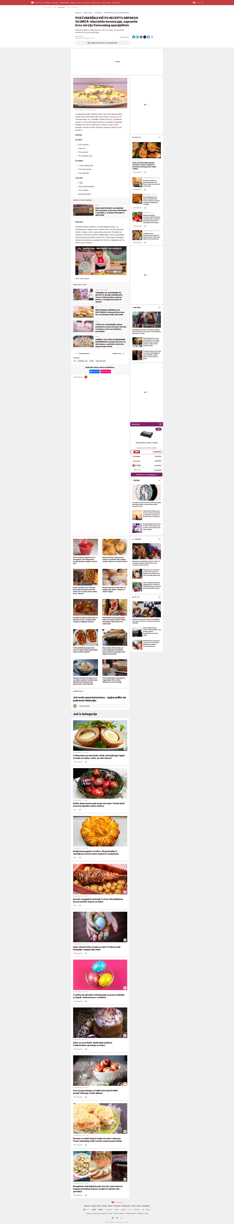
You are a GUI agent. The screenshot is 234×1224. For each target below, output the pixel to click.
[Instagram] (117, 1218)
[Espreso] (100, 1210)
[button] (124, 37)
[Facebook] (112, 1218)
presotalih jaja (113, 117)
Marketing (140, 1213)
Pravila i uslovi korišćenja (100, 1213)
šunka (92, 361)
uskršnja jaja (82, 361)
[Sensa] (123, 1210)
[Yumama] (108, 1210)
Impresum (88, 1213)
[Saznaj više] (159, 307)
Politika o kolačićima (119, 1213)
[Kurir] (94, 1210)
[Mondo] (86, 1210)
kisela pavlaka (101, 361)
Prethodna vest (84, 353)
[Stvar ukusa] (37, 2)
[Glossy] (148, 1210)
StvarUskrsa (98, 12)
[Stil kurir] (143, 1210)
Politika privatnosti (131, 1213)
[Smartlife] (137, 1210)
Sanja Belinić (79, 36)
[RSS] (121, 1218)
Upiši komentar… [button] (84, 706)
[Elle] (130, 1210)
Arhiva (146, 1213)
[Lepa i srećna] (116, 1210)
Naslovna (78, 12)
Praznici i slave (87, 12)
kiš (82, 122)
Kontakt (110, 1213)
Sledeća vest (117, 353)
